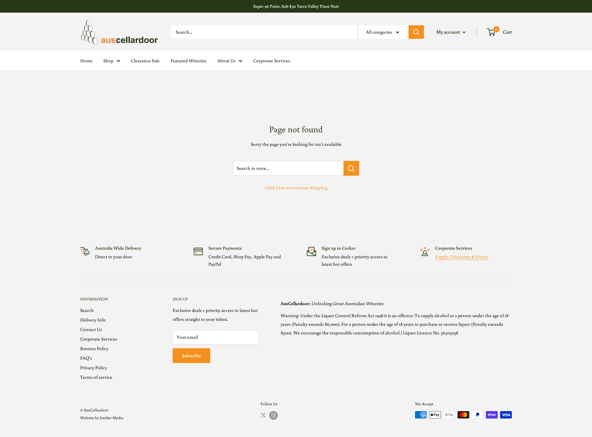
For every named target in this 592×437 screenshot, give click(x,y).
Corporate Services (271, 60)
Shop (108, 60)
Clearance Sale (145, 60)
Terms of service (96, 377)
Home (86, 60)
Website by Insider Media (101, 417)
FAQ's (86, 358)
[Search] (416, 32)
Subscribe (191, 355)
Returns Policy (94, 348)
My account (448, 32)
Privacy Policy (93, 367)
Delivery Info (93, 320)
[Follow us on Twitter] (263, 415)
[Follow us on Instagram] (273, 415)
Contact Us (91, 329)
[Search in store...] (351, 168)
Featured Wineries (189, 60)
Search (87, 310)
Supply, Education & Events (461, 256)
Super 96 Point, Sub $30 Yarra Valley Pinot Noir (296, 6)
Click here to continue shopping (296, 187)
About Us (226, 60)
